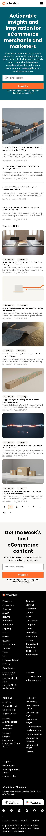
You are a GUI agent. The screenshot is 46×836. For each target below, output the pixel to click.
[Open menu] (41, 3)
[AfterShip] (11, 3)
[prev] (4, 507)
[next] (10, 513)
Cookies (35, 820)
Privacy (6, 820)
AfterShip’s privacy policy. (23, 93)
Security (25, 820)
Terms (15, 820)
